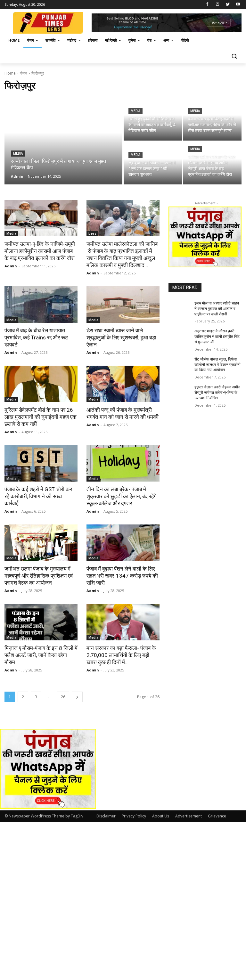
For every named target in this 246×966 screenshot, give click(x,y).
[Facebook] (207, 4)
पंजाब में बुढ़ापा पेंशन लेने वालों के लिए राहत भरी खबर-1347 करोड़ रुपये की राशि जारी (122, 575)
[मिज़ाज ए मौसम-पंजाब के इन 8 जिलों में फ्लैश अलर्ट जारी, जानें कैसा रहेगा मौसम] (41, 622)
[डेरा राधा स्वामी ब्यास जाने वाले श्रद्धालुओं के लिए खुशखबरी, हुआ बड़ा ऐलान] (123, 304)
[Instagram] (217, 4)
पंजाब (23, 73)
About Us (160, 816)
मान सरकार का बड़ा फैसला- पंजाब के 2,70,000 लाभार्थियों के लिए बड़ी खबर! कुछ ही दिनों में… (121, 655)
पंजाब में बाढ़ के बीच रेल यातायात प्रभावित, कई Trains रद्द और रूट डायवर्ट (36, 337)
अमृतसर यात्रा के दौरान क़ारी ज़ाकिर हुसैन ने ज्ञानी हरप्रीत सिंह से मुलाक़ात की (217, 336)
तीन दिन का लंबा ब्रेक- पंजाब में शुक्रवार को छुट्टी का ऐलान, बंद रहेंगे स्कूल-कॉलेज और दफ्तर (121, 496)
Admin (10, 266)
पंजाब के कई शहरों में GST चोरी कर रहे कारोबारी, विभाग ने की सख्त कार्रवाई (38, 496)
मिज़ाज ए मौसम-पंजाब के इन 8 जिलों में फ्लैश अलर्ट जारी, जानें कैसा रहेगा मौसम (41, 655)
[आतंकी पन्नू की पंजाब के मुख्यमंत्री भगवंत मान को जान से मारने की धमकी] (123, 384)
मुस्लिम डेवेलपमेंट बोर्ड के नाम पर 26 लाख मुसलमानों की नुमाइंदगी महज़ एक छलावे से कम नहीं (40, 417)
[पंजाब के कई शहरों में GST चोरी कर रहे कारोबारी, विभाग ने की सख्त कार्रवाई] (41, 463)
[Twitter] (227, 4)
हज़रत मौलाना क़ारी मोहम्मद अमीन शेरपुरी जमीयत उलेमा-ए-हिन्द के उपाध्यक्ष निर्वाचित (217, 392)
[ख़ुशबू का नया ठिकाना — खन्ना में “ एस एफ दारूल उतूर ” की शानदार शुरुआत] (153, 163)
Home (10, 73)
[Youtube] (238, 4)
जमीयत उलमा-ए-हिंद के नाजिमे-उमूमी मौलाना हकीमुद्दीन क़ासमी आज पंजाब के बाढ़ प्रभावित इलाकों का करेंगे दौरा (39, 251)
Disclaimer (106, 816)
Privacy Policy (134, 816)
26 (63, 697)
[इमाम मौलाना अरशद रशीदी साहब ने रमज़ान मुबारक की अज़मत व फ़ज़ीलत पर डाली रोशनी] (179, 308)
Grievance (217, 816)
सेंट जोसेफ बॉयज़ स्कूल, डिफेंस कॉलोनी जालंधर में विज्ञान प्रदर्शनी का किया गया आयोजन (217, 364)
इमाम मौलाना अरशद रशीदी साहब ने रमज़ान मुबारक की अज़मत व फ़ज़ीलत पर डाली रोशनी (216, 308)
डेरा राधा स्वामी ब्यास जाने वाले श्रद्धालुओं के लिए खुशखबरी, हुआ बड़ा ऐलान (121, 337)
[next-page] (77, 697)
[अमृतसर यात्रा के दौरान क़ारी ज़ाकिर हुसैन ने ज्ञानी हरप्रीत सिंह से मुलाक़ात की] (179, 336)
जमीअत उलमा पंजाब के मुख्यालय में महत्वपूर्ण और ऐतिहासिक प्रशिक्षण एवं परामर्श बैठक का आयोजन (38, 575)
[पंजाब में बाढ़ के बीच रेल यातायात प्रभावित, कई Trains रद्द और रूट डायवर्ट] (41, 304)
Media (18, 153)
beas (92, 233)
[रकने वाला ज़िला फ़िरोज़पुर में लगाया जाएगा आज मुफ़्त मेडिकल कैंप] (63, 141)
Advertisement (188, 816)
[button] (234, 55)
